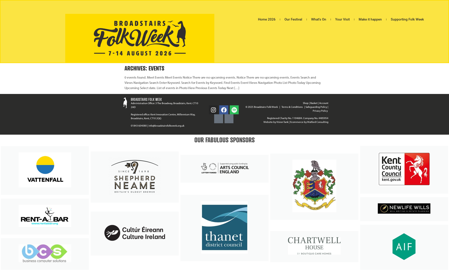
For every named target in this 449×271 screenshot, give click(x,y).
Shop (306, 103)
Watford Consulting (317, 122)
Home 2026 (267, 19)
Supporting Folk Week (407, 19)
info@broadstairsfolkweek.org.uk (166, 125)
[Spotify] (234, 109)
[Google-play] (218, 118)
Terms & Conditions (292, 107)
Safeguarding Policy (316, 107)
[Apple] (228, 118)
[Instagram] (213, 109)
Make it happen (370, 19)
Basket (313, 103)
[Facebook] (223, 109)
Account (323, 103)
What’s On (318, 19)
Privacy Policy (320, 110)
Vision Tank (282, 122)
